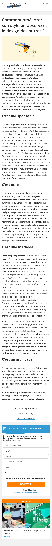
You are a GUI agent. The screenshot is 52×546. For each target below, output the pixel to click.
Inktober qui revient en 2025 (36, 231)
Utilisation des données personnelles (26, 493)
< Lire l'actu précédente (26, 408)
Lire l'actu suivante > (26, 418)
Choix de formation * (13, 445)
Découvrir (7, 536)
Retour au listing (26, 413)
